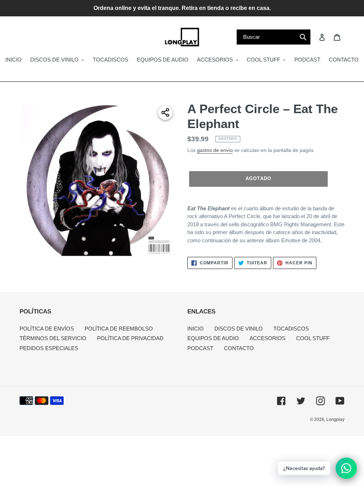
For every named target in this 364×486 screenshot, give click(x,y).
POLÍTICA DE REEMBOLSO (119, 329)
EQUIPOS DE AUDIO (213, 338)
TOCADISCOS (291, 329)
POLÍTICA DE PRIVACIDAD (130, 338)
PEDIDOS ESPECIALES (49, 348)
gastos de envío (215, 150)
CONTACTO (239, 348)
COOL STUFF (313, 338)
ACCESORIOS (267, 338)
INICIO (195, 329)
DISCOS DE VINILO (238, 329)
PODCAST (200, 348)
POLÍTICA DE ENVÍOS (47, 329)
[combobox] (273, 37)
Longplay (335, 419)
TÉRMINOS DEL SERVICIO (53, 338)
